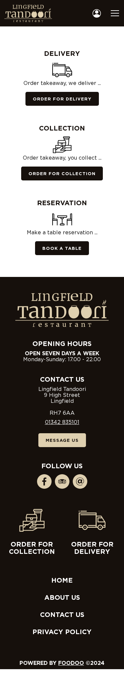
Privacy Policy (62, 631)
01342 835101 (62, 422)
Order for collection (32, 547)
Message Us (62, 440)
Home (62, 580)
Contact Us (62, 614)
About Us (62, 597)
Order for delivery (92, 547)
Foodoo (71, 663)
